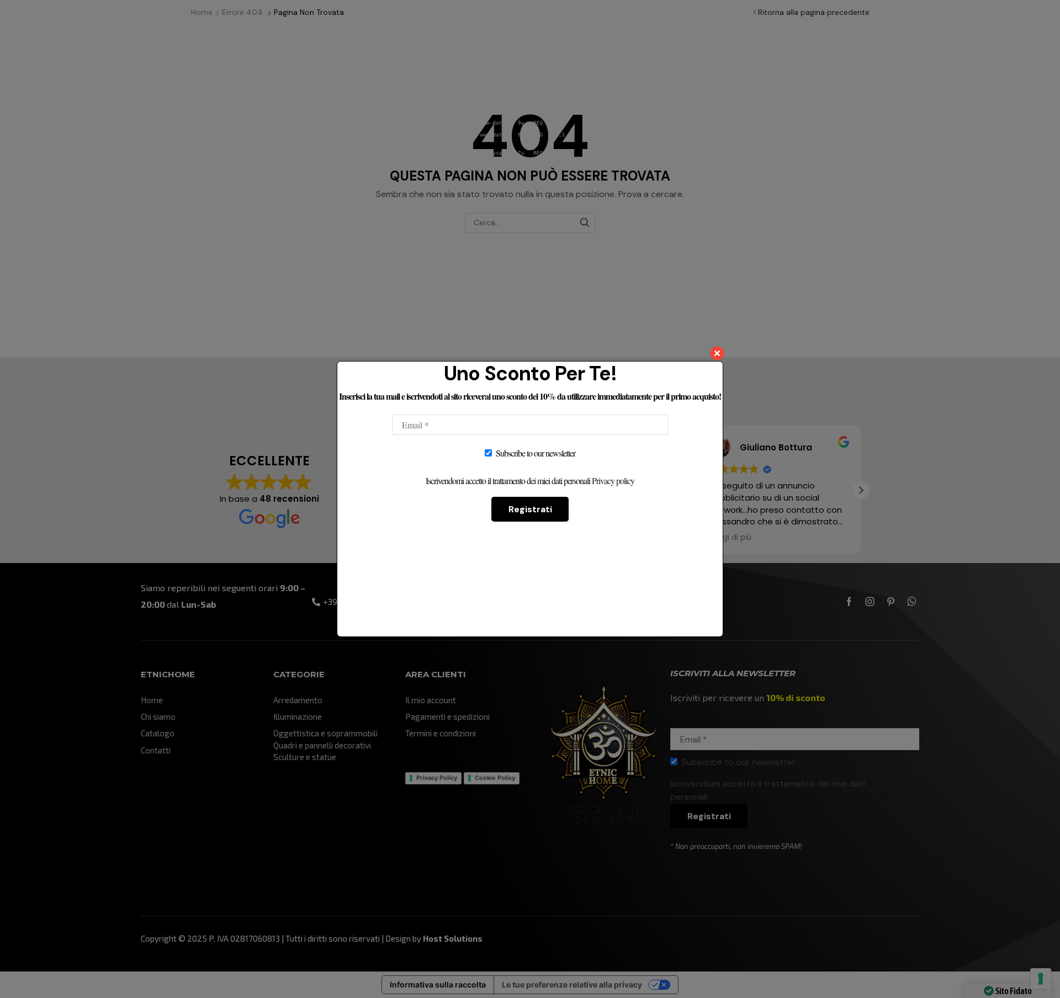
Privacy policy (613, 480)
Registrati (530, 509)
